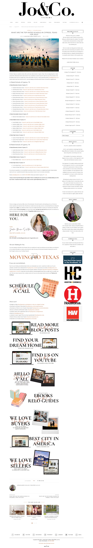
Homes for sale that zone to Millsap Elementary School (35, 152)
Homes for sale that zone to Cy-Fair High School (31, 165)
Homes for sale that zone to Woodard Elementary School (36, 109)
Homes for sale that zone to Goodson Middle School (33, 126)
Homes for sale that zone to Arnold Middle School (32, 122)
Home (11, 22)
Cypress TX (16, 26)
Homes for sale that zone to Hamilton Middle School (33, 124)
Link (46, 174)
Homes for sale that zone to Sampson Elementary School (36, 91)
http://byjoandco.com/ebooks (33, 309)
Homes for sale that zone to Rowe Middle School (32, 159)
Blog (50, 22)
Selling (35, 22)
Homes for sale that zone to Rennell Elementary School (35, 105)
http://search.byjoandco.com (32, 316)
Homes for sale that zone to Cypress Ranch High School (36, 139)
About (16, 22)
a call (77, 58)
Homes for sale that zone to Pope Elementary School (34, 107)
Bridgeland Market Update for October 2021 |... (17, 517)
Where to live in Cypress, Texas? (34, 517)
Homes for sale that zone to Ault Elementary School (33, 89)
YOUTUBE (65, 22)
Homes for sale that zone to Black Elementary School (34, 99)
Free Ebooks (57, 22)
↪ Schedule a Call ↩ (74, 22)
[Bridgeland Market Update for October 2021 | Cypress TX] (17, 510)
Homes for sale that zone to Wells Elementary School (34, 111)
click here (79, 191)
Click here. (79, 72)
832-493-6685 (27, 174)
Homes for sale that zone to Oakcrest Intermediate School (37, 116)
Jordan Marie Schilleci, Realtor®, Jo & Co (32, 36)
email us (81, 58)
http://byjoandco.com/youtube (31, 318)
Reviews (23, 22)
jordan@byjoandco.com (53, 77)
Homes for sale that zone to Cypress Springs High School (37, 167)
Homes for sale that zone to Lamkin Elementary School (35, 150)
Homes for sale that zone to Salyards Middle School (33, 132)
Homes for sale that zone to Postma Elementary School (35, 97)
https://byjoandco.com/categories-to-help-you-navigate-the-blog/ (31, 304)
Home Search (43, 22)
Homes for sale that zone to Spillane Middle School (33, 128)
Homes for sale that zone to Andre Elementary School (35, 154)
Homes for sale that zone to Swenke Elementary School (36, 103)
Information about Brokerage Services (46, 543)
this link (74, 244)
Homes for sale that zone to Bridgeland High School (33, 141)
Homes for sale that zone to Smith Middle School (32, 130)
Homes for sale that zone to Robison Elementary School (36, 93)
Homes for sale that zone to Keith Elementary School (34, 95)
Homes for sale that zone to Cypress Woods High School (36, 137)
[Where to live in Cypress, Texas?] (34, 510)
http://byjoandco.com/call (32, 267)
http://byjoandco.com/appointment (36, 311)
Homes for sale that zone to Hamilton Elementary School (36, 87)
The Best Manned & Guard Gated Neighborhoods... (51, 517)
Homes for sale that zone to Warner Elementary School (35, 101)
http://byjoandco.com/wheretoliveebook (40, 308)
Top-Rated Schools (37, 30)
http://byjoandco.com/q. (39, 315)
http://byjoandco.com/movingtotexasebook (34, 306)
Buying (29, 22)
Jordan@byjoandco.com (18, 313)
